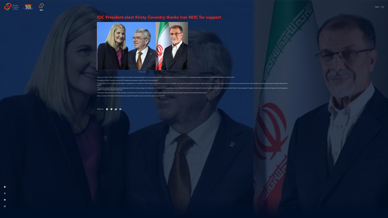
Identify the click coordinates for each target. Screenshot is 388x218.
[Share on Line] (120, 109)
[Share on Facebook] (107, 109)
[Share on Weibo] (116, 109)
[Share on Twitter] (111, 109)
